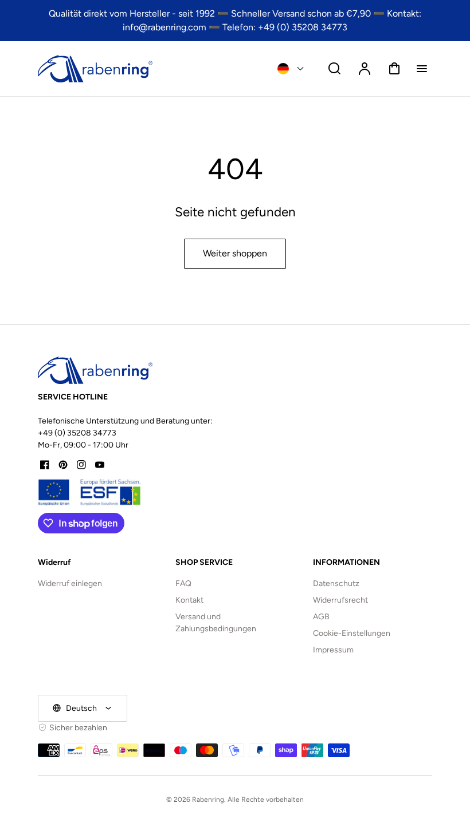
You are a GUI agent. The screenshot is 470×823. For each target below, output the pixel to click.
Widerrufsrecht (340, 600)
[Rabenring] (95, 370)
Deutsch (81, 708)
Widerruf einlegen (70, 583)
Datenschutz (336, 583)
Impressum (333, 650)
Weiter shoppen (235, 253)
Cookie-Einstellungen (351, 633)
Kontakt (189, 600)
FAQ (183, 583)
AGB (321, 617)
